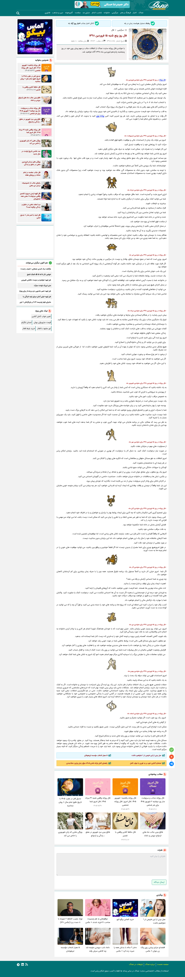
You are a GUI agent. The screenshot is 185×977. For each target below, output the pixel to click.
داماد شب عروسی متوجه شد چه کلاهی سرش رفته (98, 949)
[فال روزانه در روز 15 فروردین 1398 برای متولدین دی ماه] (111, 617)
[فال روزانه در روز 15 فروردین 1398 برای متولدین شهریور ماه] (111, 375)
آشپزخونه (69, 12)
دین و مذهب (57, 12)
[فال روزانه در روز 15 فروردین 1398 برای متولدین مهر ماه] (111, 434)
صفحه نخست (163, 964)
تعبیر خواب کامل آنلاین (41, 316)
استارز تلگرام (26, 322)
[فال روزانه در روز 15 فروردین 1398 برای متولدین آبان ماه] (111, 501)
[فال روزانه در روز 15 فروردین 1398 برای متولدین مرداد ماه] (111, 303)
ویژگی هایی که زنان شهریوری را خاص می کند (70, 834)
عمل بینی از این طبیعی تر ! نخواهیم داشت (146, 755)
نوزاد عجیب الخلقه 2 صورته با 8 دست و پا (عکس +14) (70, 920)
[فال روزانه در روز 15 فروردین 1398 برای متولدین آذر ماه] (111, 559)
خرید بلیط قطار (29, 328)
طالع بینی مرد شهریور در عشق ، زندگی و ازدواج (98, 834)
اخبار (135, 12)
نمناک (141, 12)
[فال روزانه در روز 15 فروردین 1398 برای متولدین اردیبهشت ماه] (111, 127)
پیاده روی (100, 116)
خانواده (107, 12)
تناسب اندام (97, 12)
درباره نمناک (150, 964)
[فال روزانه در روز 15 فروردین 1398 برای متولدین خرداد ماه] (111, 182)
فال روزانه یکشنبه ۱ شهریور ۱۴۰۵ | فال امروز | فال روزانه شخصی (125, 801)
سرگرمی (115, 12)
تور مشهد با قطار (44, 328)
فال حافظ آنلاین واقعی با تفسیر (125, 834)
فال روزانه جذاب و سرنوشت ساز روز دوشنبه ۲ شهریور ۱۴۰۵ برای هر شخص (153, 801)
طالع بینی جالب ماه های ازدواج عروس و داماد (153, 834)
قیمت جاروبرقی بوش (42, 322)
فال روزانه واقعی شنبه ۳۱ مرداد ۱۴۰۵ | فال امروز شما (97, 799)
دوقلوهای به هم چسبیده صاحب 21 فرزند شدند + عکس (97, 920)
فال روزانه (162, 80)
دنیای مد (86, 12)
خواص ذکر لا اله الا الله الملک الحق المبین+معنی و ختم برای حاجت (39, 274)
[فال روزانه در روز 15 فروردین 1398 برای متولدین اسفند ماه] (111, 706)
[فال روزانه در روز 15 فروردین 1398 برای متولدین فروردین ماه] (111, 72)
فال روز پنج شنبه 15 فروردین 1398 (108, 35)
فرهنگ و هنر (125, 12)
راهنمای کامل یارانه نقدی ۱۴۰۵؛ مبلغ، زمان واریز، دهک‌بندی (86, 763)
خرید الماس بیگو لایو (125, 919)
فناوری (47, 12)
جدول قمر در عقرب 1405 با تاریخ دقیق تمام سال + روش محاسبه (70, 802)
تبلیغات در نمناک (136, 964)
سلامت (78, 12)
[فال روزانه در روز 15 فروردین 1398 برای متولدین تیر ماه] (111, 247)
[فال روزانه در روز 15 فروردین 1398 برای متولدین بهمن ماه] (111, 663)
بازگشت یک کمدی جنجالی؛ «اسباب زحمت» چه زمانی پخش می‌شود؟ (35, 269)
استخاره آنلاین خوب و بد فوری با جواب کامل (145, 763)
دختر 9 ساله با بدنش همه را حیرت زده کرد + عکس (125, 949)
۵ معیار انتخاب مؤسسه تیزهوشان (95, 755)
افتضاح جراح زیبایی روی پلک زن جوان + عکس (153, 949)
